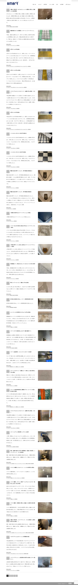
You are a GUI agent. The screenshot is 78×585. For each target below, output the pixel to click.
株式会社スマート (64, 583)
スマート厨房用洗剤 (10, 307)
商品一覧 (34, 4)
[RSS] (69, 583)
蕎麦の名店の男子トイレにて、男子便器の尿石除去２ (21, 170)
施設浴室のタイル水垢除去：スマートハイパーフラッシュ (22, 30)
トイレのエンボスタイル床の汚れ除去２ (18, 133)
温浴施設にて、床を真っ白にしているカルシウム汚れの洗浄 (22, 263)
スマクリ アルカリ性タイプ (11, 87)
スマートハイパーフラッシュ (11, 45)
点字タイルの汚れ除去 (15, 49)
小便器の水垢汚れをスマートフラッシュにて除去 (20, 212)
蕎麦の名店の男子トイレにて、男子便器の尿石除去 (20, 191)
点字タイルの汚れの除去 (15, 70)
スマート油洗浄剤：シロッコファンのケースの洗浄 (20, 351)
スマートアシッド (10, 208)
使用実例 (45, 4)
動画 (27, 553)
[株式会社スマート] (13, 3)
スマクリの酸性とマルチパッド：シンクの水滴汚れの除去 (22, 467)
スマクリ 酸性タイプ (10, 515)
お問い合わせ (68, 4)
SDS (57, 4)
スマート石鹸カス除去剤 (11, 26)
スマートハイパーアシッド (11, 187)
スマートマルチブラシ (24, 66)
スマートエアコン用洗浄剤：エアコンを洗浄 (19, 431)
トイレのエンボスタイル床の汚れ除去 (18, 152)
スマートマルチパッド (10, 385)
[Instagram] (71, 583)
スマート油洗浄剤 (10, 366)
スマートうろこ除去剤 (10, 463)
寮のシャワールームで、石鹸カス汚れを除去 (19, 282)
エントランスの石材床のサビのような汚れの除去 (20, 312)
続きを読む (8, 25)
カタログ (39, 4)
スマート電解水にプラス (17, 366)
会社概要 (61, 4)
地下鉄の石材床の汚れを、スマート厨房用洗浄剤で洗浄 (21, 299)
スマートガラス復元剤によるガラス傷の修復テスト (20, 330)
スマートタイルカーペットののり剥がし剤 (13, 66)
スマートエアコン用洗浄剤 (11, 446)
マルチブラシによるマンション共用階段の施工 (20, 536)
